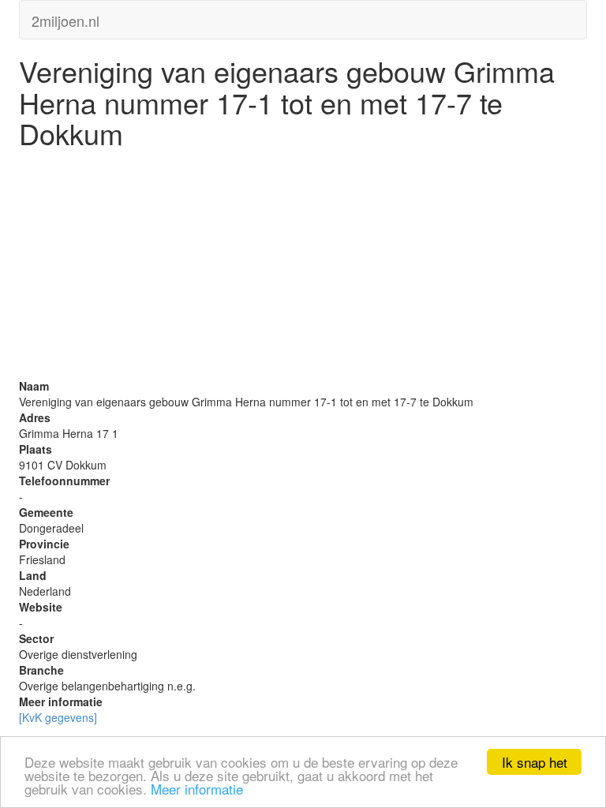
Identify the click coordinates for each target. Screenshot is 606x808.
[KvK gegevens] (58, 717)
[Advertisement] (303, 267)
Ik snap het (534, 762)
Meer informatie (197, 789)
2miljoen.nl (65, 17)
